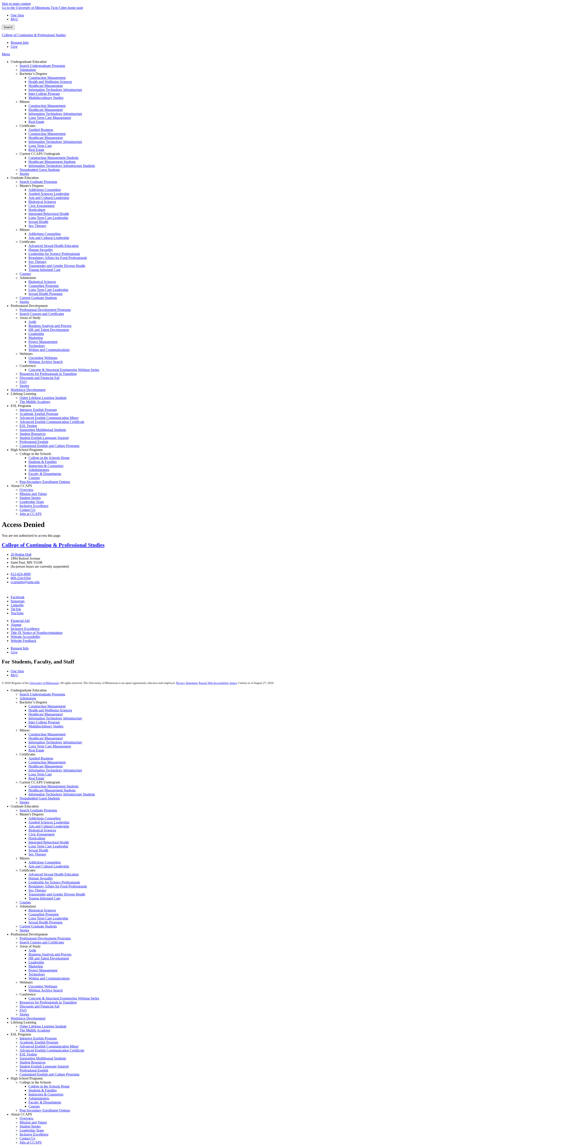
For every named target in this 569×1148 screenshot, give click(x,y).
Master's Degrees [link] (32, 186)
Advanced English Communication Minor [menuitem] (49, 418)
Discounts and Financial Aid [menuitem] (39, 378)
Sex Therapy (37, 854)
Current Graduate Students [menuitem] (38, 298)
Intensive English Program (38, 1038)
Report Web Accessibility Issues (218, 683)
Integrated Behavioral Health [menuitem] (48, 214)
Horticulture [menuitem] (36, 210)
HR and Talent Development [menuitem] (48, 330)
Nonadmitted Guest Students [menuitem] (40, 170)
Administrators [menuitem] (38, 470)
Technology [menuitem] (36, 346)
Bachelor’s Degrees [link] (33, 74)
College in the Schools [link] (35, 454)
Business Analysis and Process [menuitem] (49, 326)
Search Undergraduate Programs (42, 694)
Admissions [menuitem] (28, 70)
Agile (32, 950)
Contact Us (27, 1138)
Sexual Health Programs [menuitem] (45, 294)
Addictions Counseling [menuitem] (44, 190)
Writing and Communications (49, 978)
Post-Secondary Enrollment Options (45, 1110)
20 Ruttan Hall (21, 554)
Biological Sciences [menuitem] (42, 202)
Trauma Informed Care (44, 898)
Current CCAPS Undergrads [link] (40, 154)
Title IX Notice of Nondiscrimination (36, 633)
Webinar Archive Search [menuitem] (45, 362)
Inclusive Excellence (25, 629)
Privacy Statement (187, 683)
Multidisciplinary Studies (45, 726)
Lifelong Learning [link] (23, 394)
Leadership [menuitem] (36, 334)
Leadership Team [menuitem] (32, 502)
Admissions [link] (28, 278)
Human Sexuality (40, 878)
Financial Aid (20, 621)
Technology (36, 974)
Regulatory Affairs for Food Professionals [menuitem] (57, 258)
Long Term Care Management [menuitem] (49, 118)
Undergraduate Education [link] (29, 62)
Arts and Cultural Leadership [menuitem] (48, 198)
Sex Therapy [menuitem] (37, 226)
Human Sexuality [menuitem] (40, 250)
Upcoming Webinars (42, 986)
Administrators (38, 1098)
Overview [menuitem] (27, 490)
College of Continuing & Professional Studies (34, 35)
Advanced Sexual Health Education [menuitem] (53, 246)
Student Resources (33, 1062)
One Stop (17, 15)
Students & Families (42, 1090)
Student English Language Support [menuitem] (44, 438)
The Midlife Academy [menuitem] (35, 402)
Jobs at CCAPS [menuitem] (31, 514)
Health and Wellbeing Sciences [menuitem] (50, 82)
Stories (24, 802)
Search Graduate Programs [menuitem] (38, 182)
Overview (27, 1118)
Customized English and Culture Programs (49, 1074)
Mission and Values (33, 1122)
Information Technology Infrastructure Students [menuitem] (61, 166)
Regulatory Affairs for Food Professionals (57, 886)
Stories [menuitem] (24, 174)
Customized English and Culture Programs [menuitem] (49, 446)
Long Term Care (40, 774)
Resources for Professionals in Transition (48, 1002)
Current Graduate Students (38, 926)
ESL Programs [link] (21, 406)
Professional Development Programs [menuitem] (45, 310)
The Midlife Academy (35, 1030)
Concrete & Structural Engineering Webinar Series (63, 998)
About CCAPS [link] (21, 486)
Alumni (16, 625)
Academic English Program (39, 1042)
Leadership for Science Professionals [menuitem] (54, 254)
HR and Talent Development (48, 958)
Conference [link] (28, 366)
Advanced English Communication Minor (49, 1046)
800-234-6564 (21, 578)
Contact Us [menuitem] (27, 510)
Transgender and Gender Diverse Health (56, 894)
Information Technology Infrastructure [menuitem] (55, 90)
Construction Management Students (53, 786)
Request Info (20, 42)
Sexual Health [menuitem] (38, 222)
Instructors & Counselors (45, 1094)
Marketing (35, 966)
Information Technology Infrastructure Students (61, 794)
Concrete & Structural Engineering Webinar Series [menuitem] (63, 370)
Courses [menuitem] (25, 274)
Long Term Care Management (49, 746)
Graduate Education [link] (25, 178)
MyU (14, 19)
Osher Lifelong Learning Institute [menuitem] (43, 398)
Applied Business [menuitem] (40, 130)
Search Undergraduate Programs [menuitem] (42, 66)
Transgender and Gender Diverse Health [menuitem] (56, 266)
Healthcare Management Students (52, 790)
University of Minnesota (44, 683)
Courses (25, 902)
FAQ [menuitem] (23, 382)
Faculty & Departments (44, 1102)
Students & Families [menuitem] (42, 462)
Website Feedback (23, 641)
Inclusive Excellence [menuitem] (34, 506)
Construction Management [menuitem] (47, 78)
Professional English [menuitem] (34, 442)
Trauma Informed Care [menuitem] (44, 270)
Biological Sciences (42, 830)
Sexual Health (38, 850)
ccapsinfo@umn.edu (25, 582)
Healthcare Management (45, 714)
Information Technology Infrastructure (55, 718)
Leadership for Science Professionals (54, 882)
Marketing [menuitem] (35, 338)
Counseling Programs (43, 914)
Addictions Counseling (44, 818)
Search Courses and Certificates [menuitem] (42, 314)
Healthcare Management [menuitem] (45, 86)
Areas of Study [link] (30, 318)
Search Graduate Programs (38, 810)
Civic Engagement (41, 834)
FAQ (23, 1010)
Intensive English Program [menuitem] (38, 410)
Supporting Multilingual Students (43, 1058)
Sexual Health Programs (45, 922)
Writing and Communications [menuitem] (49, 350)
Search (8, 27)
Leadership (36, 962)
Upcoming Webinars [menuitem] (42, 358)
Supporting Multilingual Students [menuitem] (43, 430)
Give (14, 46)
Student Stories (30, 1126)
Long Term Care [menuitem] (40, 146)
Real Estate (36, 750)
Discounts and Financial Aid (39, 1006)
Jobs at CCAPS (31, 1142)
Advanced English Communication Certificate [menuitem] (52, 422)
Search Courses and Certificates (42, 942)
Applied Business (40, 758)
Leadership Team (32, 1130)
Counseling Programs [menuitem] (43, 286)
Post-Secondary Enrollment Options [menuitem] (45, 482)
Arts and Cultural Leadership (48, 826)
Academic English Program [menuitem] (39, 414)
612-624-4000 (21, 574)
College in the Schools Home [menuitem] (49, 458)
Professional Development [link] (29, 306)
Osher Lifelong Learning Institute (43, 1026)
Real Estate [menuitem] (36, 122)
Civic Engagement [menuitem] (41, 206)
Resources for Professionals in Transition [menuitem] (48, 374)
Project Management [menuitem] (42, 342)
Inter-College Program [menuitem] (44, 94)
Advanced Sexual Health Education (53, 874)
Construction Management (47, 706)
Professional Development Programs (45, 938)
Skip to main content (16, 4)
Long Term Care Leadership (48, 846)
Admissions (28, 698)
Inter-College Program (44, 722)
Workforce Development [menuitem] (28, 390)
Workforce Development (28, 1018)
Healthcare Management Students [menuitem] (52, 162)
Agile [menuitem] (32, 322)
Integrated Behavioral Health (48, 842)
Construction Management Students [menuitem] (53, 158)
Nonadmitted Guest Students (40, 798)
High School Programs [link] (27, 450)
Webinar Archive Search (45, 990)
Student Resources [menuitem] (33, 434)
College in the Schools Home (49, 1086)
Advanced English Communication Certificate (52, 1050)
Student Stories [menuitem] (30, 498)
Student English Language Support (44, 1066)
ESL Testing (28, 1054)
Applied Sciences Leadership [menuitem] (48, 194)
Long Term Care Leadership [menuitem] (48, 218)
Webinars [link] (26, 354)
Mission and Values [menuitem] (33, 494)
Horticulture (36, 838)
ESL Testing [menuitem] (28, 426)
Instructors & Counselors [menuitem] (45, 466)
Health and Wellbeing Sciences (50, 710)
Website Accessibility (25, 637)
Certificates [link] (27, 126)
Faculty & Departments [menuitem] (44, 474)
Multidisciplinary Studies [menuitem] (45, 98)
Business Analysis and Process (49, 954)
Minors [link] (25, 102)
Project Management (42, 970)
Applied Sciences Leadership (48, 822)
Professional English (34, 1070)
